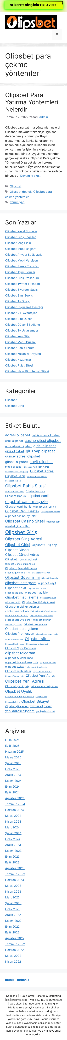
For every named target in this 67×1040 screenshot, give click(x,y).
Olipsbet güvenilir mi (41, 573)
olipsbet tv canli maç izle (21, 662)
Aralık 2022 (13, 915)
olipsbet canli (38, 496)
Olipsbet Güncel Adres (22, 555)
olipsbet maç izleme (21, 597)
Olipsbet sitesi (37, 638)
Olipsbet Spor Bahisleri (20, 648)
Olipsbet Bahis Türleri (14, 491)
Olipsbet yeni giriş (17, 686)
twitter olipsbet (41, 706)
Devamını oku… (30, 175)
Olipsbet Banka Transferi (22, 266)
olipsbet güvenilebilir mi (17, 572)
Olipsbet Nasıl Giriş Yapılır (41, 616)
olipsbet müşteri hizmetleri (19, 611)
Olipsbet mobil (12, 602)
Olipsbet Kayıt (15, 588)
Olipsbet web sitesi (18, 671)
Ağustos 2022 (14, 938)
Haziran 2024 (14, 810)
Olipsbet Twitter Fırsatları (22, 284)
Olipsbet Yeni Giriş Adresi (44, 686)
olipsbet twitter (15, 666)
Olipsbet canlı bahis (18, 506)
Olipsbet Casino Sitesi (25, 521)
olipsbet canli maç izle (26, 501)
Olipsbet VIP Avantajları (21, 313)
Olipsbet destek (21, 191)
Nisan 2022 (13, 961)
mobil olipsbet (13, 466)
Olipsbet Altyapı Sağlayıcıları (24, 254)
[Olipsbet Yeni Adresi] (31, 22)
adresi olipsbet (17, 435)
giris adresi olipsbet (18, 446)
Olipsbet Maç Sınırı (18, 243)
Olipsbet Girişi (17, 544)
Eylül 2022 (12, 932)
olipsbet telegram (20, 653)
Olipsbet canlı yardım (50, 512)
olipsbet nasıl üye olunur (18, 619)
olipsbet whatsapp (42, 671)
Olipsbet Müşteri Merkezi (46, 611)
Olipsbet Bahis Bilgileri (37, 476)
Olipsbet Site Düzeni (19, 319)
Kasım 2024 (13, 780)
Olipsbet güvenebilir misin (21, 568)
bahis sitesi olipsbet (46, 435)
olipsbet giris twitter (17, 526)
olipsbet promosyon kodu (47, 634)
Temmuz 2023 (15, 874)
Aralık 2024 (13, 775)
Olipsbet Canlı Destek (22, 511)
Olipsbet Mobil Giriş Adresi (38, 602)
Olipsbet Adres (41, 466)
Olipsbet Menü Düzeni (20, 342)
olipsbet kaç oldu (14, 592)
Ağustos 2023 (15, 868)
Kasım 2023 (13, 850)
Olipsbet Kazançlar (18, 359)
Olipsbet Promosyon (19, 633)
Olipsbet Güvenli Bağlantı (22, 324)
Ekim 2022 (12, 926)
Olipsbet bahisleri (13, 481)
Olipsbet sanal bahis (14, 639)
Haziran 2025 (14, 751)
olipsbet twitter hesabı (37, 667)
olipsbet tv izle (48, 662)
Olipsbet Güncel (17, 550)
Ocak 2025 (12, 769)
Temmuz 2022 (15, 944)
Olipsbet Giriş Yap (44, 545)
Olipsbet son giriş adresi (37, 644)
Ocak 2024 (12, 839)
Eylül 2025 (12, 745)
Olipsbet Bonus (15, 496)
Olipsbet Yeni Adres (40, 676)
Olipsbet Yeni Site (17, 336)
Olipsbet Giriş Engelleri (20, 237)
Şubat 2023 (13, 903)
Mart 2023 (12, 897)
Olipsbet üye (41, 697)
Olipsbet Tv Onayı (17, 301)
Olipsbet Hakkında (49, 578)
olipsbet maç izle (36, 592)
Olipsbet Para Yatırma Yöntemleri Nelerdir (31, 102)
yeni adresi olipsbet (20, 711)
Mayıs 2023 (13, 885)
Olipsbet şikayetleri (17, 706)
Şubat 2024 (13, 833)
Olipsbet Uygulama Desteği (24, 307)
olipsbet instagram (20, 583)
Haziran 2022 (14, 950)
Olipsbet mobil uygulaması (22, 606)
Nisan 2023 (13, 891)
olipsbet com (53, 521)
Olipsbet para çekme (21, 629)
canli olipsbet (14, 441)
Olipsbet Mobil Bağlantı (21, 249)
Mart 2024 (12, 827)
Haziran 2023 (14, 880)
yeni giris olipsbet (45, 711)
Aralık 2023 (13, 845)
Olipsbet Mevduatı (48, 598)
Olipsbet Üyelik (18, 691)
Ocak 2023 (12, 909)
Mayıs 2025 (13, 757)
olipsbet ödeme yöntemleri (19, 696)
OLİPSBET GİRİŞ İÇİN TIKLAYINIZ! (34, 5)
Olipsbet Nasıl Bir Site (16, 615)
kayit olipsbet (41, 461)
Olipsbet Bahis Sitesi (25, 485)
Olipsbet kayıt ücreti (37, 588)
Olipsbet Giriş (14, 406)
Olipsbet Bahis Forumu (20, 348)
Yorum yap (17, 202)
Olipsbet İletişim (12, 702)
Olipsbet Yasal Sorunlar (21, 231)
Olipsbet (15, 186)
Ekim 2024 (12, 786)
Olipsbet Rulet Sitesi (19, 365)
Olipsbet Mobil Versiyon (21, 260)
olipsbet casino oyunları (21, 516)
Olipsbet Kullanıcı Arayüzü (23, 354)
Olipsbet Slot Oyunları (14, 644)
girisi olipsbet (44, 446)
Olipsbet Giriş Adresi (23, 539)
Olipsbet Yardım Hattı (14, 676)
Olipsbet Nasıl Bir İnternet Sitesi (27, 371)
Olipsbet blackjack (35, 491)
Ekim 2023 (12, 856)
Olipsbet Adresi (42, 471)
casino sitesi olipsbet (43, 440)
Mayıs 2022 (13, 955)
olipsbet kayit (47, 583)
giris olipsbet (14, 451)
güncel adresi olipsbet (22, 456)
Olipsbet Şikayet (35, 701)
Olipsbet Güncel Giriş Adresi (20, 563)
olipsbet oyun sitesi (13, 624)
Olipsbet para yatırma (35, 624)
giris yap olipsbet (40, 451)
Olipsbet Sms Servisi (19, 295)
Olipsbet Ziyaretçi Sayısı (21, 289)
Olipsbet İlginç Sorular (20, 272)
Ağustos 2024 (15, 798)
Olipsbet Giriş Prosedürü (22, 278)
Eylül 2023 (12, 862)
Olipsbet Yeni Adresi (24, 681)
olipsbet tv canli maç (19, 658)
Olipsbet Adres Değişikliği (16, 472)
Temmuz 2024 (15, 804)
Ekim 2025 (12, 740)
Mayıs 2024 (13, 815)
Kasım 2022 (13, 920)
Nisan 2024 (13, 821)
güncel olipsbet (16, 462)
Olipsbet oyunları (42, 619)
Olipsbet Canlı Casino (44, 506)
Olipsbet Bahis (15, 476)
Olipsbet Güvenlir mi (22, 577)
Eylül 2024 (12, 792)
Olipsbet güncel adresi (21, 559)
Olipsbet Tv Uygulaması (21, 330)
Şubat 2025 (13, 763)
